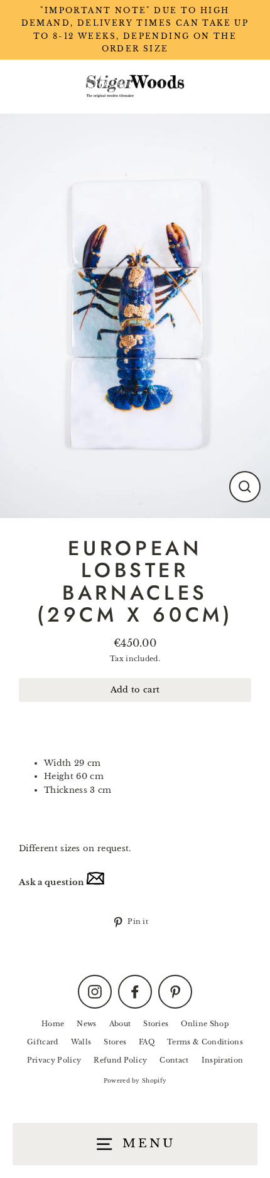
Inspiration (223, 1060)
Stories (155, 1023)
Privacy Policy (54, 1060)
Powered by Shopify (135, 1080)
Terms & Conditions (205, 1041)
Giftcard (42, 1041)
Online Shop (205, 1023)
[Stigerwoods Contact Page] (95, 882)
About (120, 1023)
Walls (81, 1041)
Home (52, 1023)
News (86, 1023)
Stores (115, 1041)
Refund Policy (120, 1060)
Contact (173, 1060)
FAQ (146, 1041)
